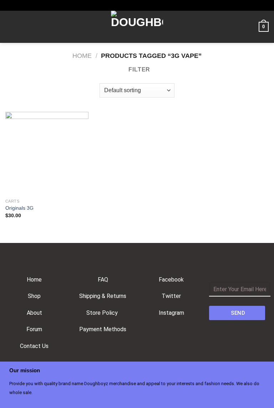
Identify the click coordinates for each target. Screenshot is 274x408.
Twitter (171, 296)
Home (82, 55)
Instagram (171, 312)
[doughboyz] (137, 27)
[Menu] (9, 26)
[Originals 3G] (46, 153)
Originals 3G (19, 208)
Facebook (171, 279)
